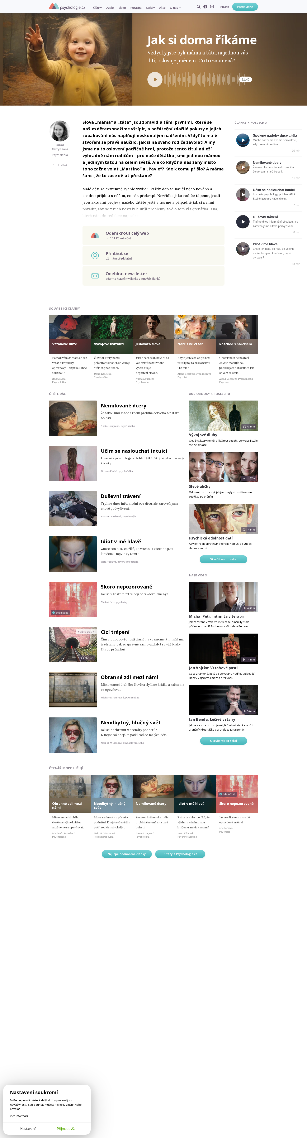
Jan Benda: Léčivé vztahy (212, 719)
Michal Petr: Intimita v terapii (216, 616)
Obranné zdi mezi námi (129, 677)
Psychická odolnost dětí (211, 538)
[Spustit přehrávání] (154, 79)
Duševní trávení (265, 217)
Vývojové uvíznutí (109, 344)
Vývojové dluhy (203, 434)
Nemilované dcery (267, 162)
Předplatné (245, 7)
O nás (174, 8)
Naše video (198, 575)
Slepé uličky (200, 486)
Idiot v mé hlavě (265, 244)
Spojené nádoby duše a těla (275, 135)
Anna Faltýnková (60, 146)
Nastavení (28, 1128)
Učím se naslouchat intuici (274, 190)
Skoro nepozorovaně (126, 586)
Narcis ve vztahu (192, 344)
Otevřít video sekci (223, 741)
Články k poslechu (251, 123)
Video (122, 8)
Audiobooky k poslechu (209, 394)
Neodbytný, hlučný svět (131, 722)
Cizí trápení (115, 631)
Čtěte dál (57, 394)
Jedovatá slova (148, 344)
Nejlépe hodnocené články (127, 854)
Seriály (150, 8)
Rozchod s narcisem (235, 344)
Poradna (135, 8)
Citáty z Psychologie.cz (180, 854)
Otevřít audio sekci (223, 559)
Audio (110, 8)
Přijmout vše (66, 1128)
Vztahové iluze (64, 344)
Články (97, 8)
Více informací (19, 1116)
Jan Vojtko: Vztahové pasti (213, 667)
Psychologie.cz (67, 6)
